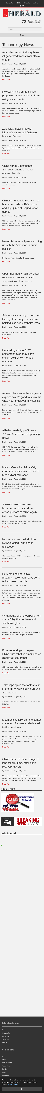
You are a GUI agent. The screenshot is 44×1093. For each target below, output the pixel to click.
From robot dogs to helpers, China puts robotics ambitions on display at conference (21, 654)
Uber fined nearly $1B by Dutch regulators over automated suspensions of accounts (20, 277)
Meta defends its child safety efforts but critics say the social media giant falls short (20, 471)
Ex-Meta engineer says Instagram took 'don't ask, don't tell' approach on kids (20, 577)
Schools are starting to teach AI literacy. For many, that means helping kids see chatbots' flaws (21, 319)
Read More (6, 79)
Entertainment (7, 1063)
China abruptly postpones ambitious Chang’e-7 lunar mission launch (17, 169)
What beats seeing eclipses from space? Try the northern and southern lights (21, 619)
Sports (4, 1059)
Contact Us (9, 3)
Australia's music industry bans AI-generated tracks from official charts (21, 56)
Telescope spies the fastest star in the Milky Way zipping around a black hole (21, 688)
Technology (6, 1066)
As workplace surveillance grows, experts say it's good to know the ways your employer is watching (22, 397)
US (3, 1056)
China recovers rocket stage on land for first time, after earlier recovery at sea (20, 763)
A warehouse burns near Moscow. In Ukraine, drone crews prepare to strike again (19, 508)
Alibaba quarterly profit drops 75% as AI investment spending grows (21, 434)
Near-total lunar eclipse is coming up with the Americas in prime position (22, 245)
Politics (4, 1069)
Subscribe (27, 3)
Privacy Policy (13, 1084)
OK (22, 1089)
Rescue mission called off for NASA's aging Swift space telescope (19, 543)
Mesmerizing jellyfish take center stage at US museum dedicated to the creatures (21, 723)
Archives (35, 3)
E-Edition (18, 3)
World (4, 1072)
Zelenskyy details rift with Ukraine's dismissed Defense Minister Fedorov (19, 132)
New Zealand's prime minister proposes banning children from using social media (21, 95)
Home (4, 1030)
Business (5, 1075)
